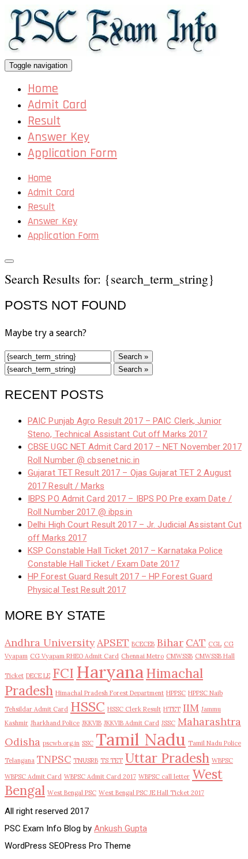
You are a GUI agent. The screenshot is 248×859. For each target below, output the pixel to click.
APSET (113, 642)
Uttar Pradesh (167, 758)
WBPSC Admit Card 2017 (100, 777)
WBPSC (222, 760)
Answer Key (58, 137)
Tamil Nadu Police (214, 743)
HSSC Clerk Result (134, 709)
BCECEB (143, 644)
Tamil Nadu (141, 739)
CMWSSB (179, 656)
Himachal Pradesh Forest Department (109, 693)
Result (44, 121)
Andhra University (50, 642)
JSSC (168, 723)
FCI (63, 673)
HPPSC (176, 693)
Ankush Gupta (120, 828)
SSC (87, 743)
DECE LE (38, 676)
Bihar (170, 642)
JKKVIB (92, 723)
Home (43, 89)
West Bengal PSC (71, 793)
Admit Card (57, 105)
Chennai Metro (142, 656)
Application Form (72, 153)
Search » (133, 356)
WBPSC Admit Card (33, 777)
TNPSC (54, 759)
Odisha (22, 741)
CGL (214, 644)
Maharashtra (209, 721)
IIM (191, 707)
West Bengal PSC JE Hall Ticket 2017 (151, 793)
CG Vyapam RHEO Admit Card (74, 656)
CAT (196, 642)
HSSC (87, 707)
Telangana (20, 760)
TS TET (111, 760)
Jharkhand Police (55, 723)
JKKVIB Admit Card (131, 723)
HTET (172, 709)
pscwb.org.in (61, 743)
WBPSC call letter (164, 777)
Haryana (110, 672)
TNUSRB (85, 760)
